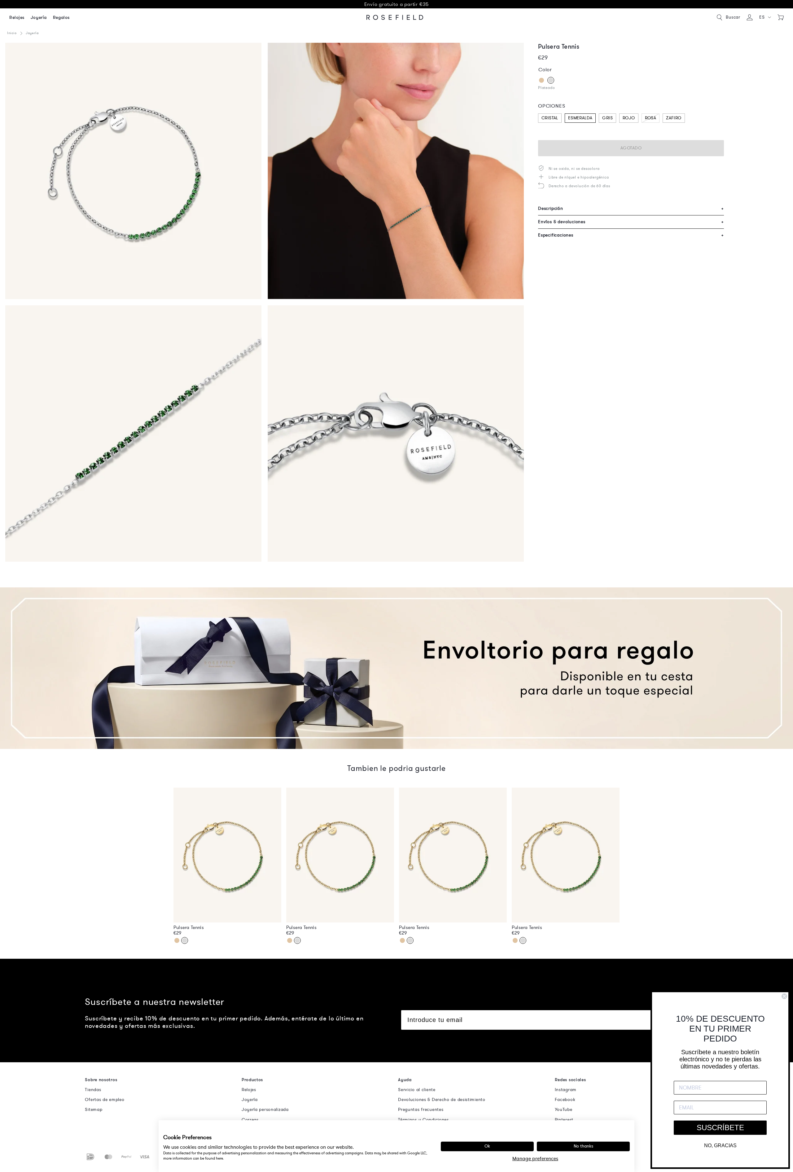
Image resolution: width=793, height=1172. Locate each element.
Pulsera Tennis (188, 927)
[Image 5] (133, 171)
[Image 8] (396, 433)
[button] (765, 17)
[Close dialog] (784, 996)
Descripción (631, 208)
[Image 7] (133, 433)
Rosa (650, 118)
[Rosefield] (394, 17)
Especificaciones (631, 235)
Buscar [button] (733, 17)
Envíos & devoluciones (631, 222)
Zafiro (673, 118)
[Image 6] (396, 171)
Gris (607, 118)
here (219, 1158)
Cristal (549, 118)
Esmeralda (580, 118)
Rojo (629, 118)
